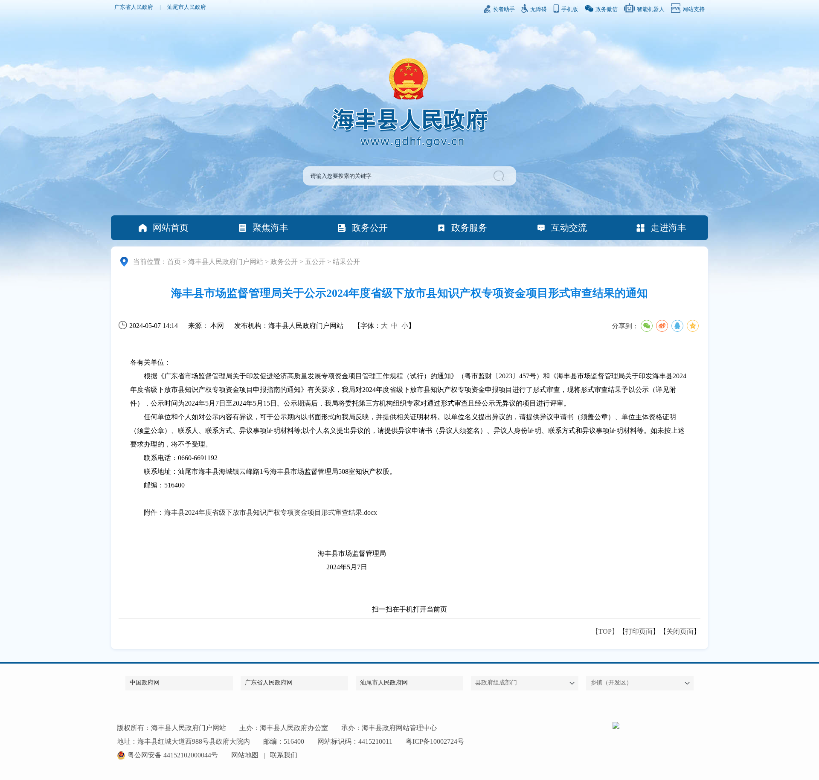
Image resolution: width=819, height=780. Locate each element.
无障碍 (538, 9)
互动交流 (569, 227)
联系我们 (283, 755)
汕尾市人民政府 (186, 7)
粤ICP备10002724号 (435, 741)
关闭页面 (680, 631)
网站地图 (244, 755)
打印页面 (639, 631)
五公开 (315, 261)
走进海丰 (668, 227)
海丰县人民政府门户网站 (225, 261)
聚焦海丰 (270, 227)
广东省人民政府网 (269, 682)
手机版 (569, 9)
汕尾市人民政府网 (384, 682)
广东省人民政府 (133, 7)
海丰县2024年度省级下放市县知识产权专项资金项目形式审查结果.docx (270, 512)
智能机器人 (651, 9)
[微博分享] (662, 326)
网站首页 (171, 227)
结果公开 (346, 261)
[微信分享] (647, 326)
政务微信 (606, 9)
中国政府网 (145, 682)
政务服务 (469, 227)
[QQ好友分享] (677, 326)
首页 (174, 261)
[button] (500, 176)
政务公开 (370, 227)
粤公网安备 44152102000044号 (173, 755)
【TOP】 (605, 631)
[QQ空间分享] (693, 326)
